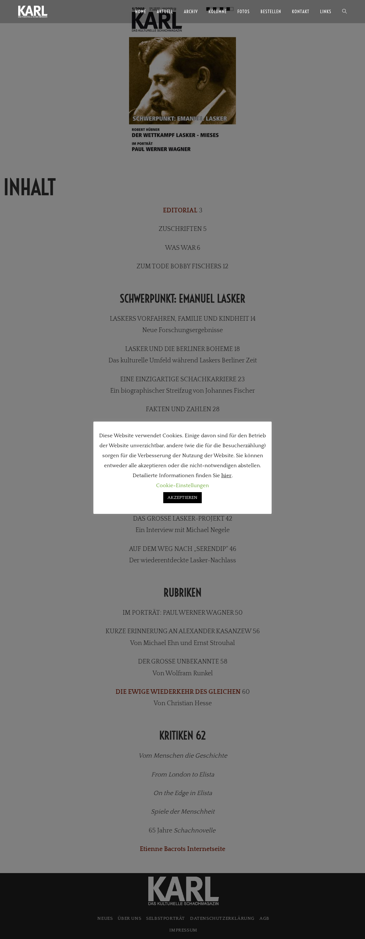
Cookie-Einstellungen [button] (182, 486)
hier (226, 476)
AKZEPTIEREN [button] (182, 497)
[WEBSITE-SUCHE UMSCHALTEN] (344, 11)
